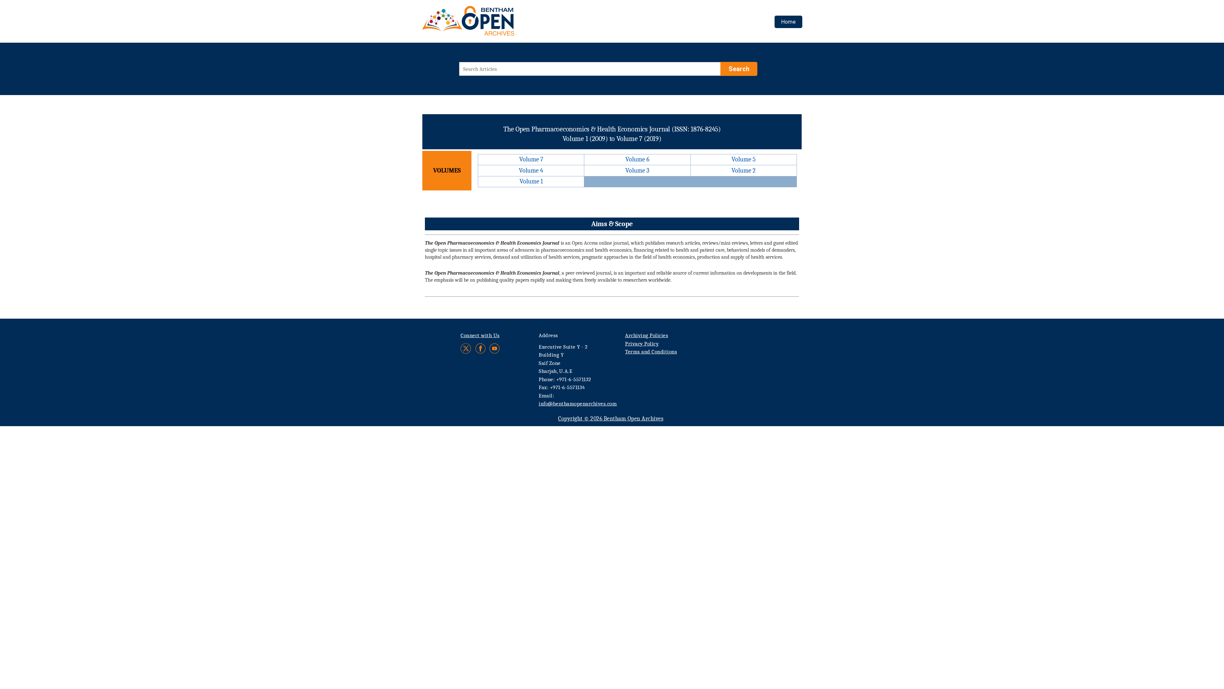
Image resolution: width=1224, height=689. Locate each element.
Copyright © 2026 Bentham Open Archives (610, 418)
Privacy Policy (642, 344)
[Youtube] (494, 348)
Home (788, 22)
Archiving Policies (646, 335)
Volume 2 (743, 170)
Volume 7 (531, 159)
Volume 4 (531, 170)
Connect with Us (480, 335)
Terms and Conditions (651, 352)
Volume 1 (531, 181)
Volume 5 (744, 159)
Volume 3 (637, 170)
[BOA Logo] (487, 23)
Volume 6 (637, 159)
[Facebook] (480, 348)
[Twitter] (466, 348)
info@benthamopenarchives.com (578, 404)
